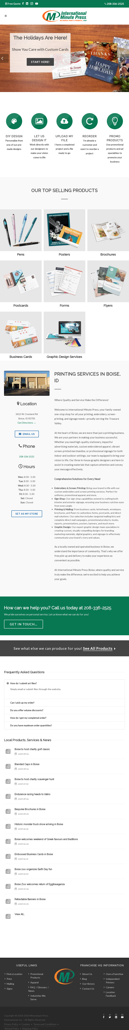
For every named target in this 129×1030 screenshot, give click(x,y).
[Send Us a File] (64, 121)
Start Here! (74, 67)
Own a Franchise (114, 974)
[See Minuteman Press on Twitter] (110, 1016)
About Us (87, 974)
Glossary (42, 987)
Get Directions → (26, 422)
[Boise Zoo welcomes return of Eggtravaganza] (8, 886)
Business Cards (21, 357)
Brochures (108, 254)
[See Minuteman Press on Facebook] (103, 1016)
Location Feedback (111, 994)
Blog (84, 978)
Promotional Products (36, 976)
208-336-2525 (115, 3)
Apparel (34, 982)
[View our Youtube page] (36, 3)
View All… (20, 914)
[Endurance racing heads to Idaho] (8, 796)
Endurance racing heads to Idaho (32, 794)
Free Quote (14, 3)
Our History (88, 983)
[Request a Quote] (39, 121)
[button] (4, 58)
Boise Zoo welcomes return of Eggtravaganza (40, 884)
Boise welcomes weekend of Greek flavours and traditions (46, 839)
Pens (20, 254)
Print (9, 978)
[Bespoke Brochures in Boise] (8, 811)
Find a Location (14, 974)
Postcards (20, 305)
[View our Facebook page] (23, 3)
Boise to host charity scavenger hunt (34, 779)
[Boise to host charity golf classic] (8, 751)
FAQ (32, 987)
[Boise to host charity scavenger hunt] (8, 781)
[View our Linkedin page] (27, 3)
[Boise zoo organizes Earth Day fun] (8, 871)
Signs (9, 988)
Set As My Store (26, 513)
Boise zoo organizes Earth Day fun (33, 869)
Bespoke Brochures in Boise (30, 809)
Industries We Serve (38, 997)
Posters (64, 254)
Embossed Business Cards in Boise (34, 854)
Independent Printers (113, 980)
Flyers (108, 305)
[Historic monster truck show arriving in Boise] (8, 826)
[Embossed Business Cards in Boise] (8, 856)
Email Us (28, 433)
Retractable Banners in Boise (30, 899)
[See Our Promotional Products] (115, 121)
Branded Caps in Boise (27, 764)
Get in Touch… (23, 624)
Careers (110, 987)
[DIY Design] (14, 121)
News (31, 990)
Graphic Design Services (64, 357)
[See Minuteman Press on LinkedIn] (116, 1016)
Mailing (10, 983)
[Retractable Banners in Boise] (8, 901)
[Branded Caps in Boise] (8, 766)
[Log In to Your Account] (90, 121)
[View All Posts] (8, 916)
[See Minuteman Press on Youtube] (122, 1016)
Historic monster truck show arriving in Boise (39, 824)
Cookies (26, 1024)
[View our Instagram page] (32, 3)
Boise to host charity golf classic (32, 749)
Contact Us (88, 988)
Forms (64, 305)
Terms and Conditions (44, 1024)
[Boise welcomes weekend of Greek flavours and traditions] (8, 841)
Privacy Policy (11, 1024)
